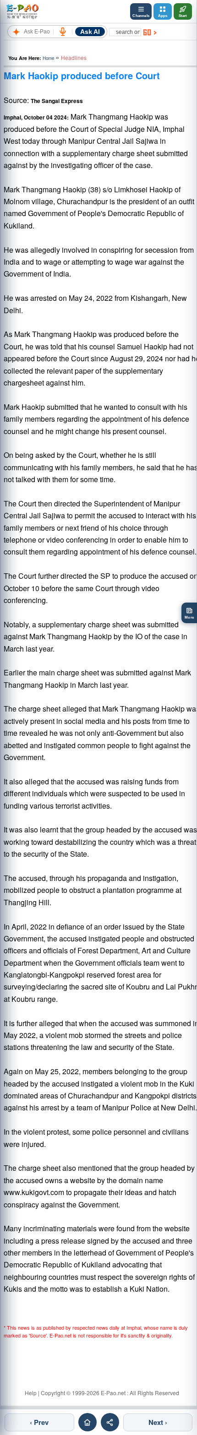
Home (48, 58)
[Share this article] (110, 1422)
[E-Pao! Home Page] (22, 11)
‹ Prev (39, 1422)
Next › (157, 1422)
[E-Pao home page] (87, 1422)
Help (31, 1393)
